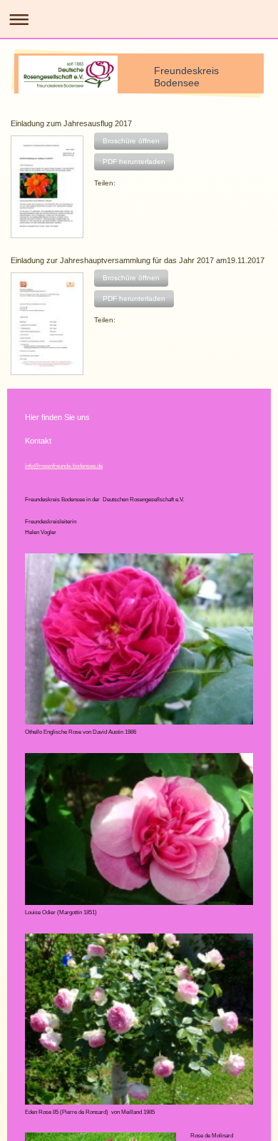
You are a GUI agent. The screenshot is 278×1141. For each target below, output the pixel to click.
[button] (131, 141)
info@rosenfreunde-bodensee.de (64, 465)
